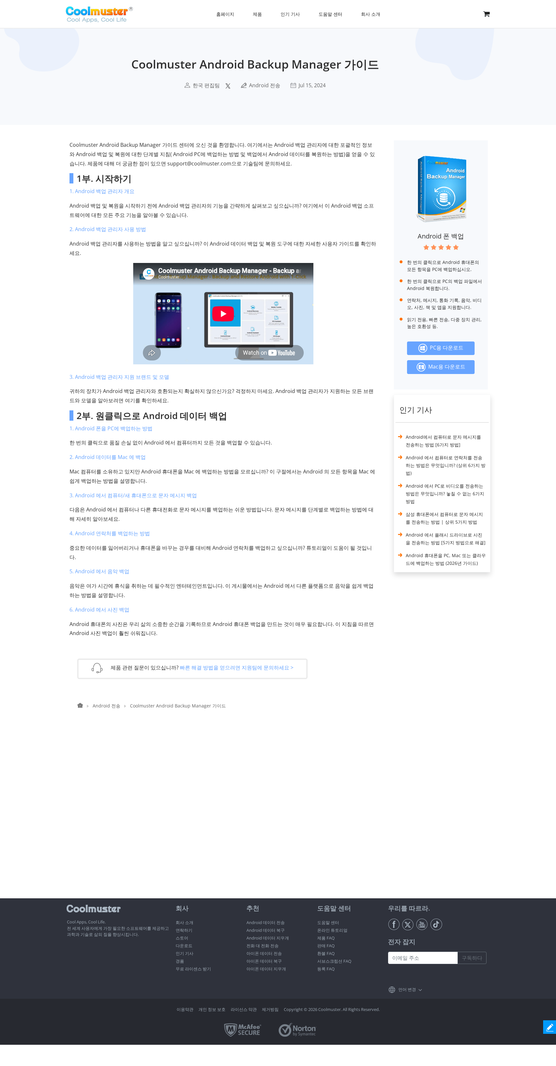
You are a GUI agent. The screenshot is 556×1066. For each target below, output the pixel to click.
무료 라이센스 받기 (193, 969)
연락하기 (184, 930)
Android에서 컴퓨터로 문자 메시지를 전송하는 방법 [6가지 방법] (443, 441)
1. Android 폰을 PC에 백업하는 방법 (111, 428)
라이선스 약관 (244, 1009)
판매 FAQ (326, 946)
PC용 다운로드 (445, 347)
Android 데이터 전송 (265, 922)
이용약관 (185, 1009)
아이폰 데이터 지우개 (266, 969)
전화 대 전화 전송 (262, 946)
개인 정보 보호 (212, 1009)
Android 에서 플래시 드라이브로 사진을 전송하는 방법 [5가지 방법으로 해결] (446, 539)
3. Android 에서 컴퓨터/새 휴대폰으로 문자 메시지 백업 (133, 495)
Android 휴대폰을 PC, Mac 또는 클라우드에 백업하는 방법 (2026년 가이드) (446, 559)
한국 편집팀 (206, 85)
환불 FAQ (326, 953)
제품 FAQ (326, 938)
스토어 (182, 938)
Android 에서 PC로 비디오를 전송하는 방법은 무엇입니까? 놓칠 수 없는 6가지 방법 (445, 493)
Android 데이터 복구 (265, 930)
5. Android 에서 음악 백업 (99, 571)
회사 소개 (184, 922)
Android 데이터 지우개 (267, 938)
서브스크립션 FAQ (334, 961)
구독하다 (472, 957)
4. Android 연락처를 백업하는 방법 (110, 533)
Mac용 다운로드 (445, 366)
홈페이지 (225, 14)
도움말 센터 (328, 922)
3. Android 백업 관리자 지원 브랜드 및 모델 (119, 376)
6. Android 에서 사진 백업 (99, 609)
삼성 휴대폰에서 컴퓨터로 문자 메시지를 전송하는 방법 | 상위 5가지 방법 (444, 518)
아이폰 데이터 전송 (264, 953)
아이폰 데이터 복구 (264, 961)
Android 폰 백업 (441, 236)
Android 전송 (264, 85)
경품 (180, 961)
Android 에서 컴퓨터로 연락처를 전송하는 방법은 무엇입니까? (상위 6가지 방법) (446, 465)
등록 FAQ (326, 969)
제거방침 (270, 1009)
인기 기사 (184, 953)
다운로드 (184, 946)
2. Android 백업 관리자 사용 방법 (108, 229)
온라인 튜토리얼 (332, 930)
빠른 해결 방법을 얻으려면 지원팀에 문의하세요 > (236, 667)
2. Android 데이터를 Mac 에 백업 (108, 457)
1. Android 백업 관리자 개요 (102, 191)
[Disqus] (226, 815)
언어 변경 (407, 989)
